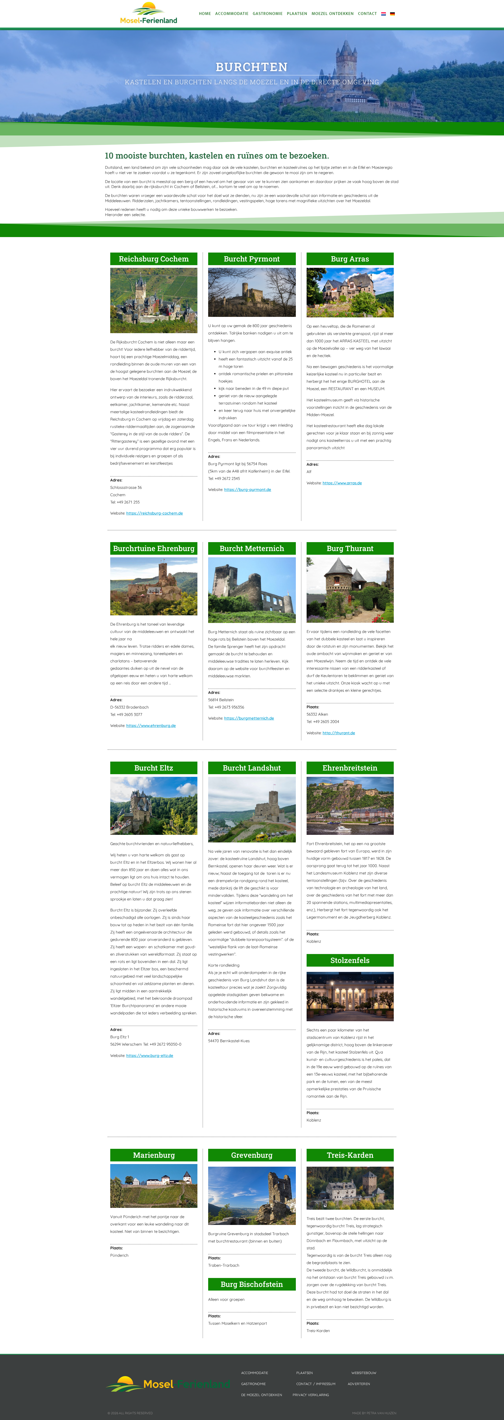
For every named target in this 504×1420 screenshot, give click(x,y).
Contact (367, 14)
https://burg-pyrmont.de (247, 489)
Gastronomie (268, 14)
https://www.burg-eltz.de (149, 1055)
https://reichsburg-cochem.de (154, 513)
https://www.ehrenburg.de (151, 725)
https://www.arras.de (342, 482)
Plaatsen (297, 14)
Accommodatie (232, 14)
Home (205, 14)
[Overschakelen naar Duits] (392, 14)
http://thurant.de (339, 732)
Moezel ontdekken (333, 14)
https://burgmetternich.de (249, 718)
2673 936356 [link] (233, 707)
